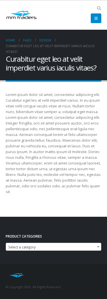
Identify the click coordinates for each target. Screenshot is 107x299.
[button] (98, 8)
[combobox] (53, 247)
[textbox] (53, 247)
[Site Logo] (21, 15)
